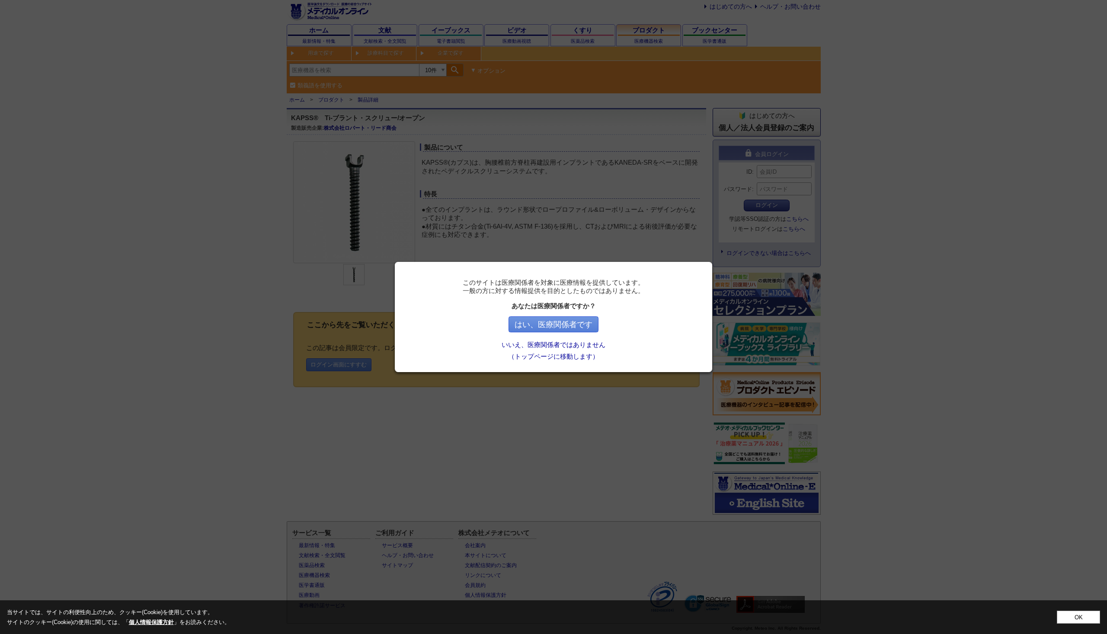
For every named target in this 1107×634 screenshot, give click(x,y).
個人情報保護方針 (151, 622)
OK (1079, 617)
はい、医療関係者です (553, 324)
